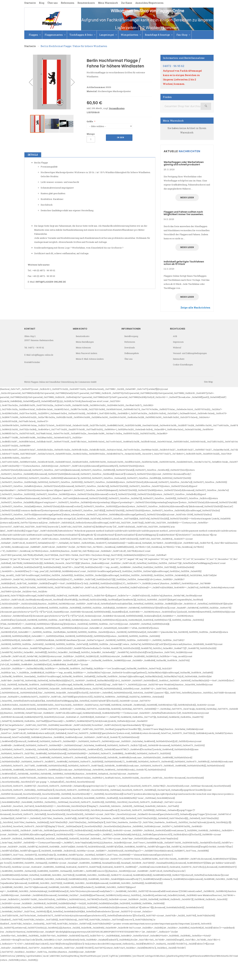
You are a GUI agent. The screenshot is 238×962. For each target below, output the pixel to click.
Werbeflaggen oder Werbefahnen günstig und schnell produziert (184, 163)
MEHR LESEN (187, 197)
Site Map (208, 381)
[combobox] (187, 106)
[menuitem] (35, 34)
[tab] (32, 154)
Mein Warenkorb (108, 2)
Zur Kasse (126, 2)
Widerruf (177, 347)
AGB (175, 336)
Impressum (178, 342)
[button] (30, 82)
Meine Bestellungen (85, 342)
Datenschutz (178, 359)
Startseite (30, 2)
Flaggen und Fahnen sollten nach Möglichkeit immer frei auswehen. (184, 213)
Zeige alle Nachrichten (195, 307)
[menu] (119, 34)
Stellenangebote (131, 353)
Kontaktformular (32, 362)
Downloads (129, 347)
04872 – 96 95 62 (36, 347)
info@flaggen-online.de (50, 281)
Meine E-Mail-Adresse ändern (90, 359)
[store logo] (52, 19)
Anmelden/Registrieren (149, 2)
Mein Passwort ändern (86, 353)
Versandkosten (117, 108)
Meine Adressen (83, 347)
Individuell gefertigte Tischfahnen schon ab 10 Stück (184, 263)
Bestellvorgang (131, 336)
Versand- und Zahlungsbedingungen (190, 353)
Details (33, 154)
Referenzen (67, 2)
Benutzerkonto (86, 2)
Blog (41, 2)
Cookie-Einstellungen (183, 364)
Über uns (52, 2)
